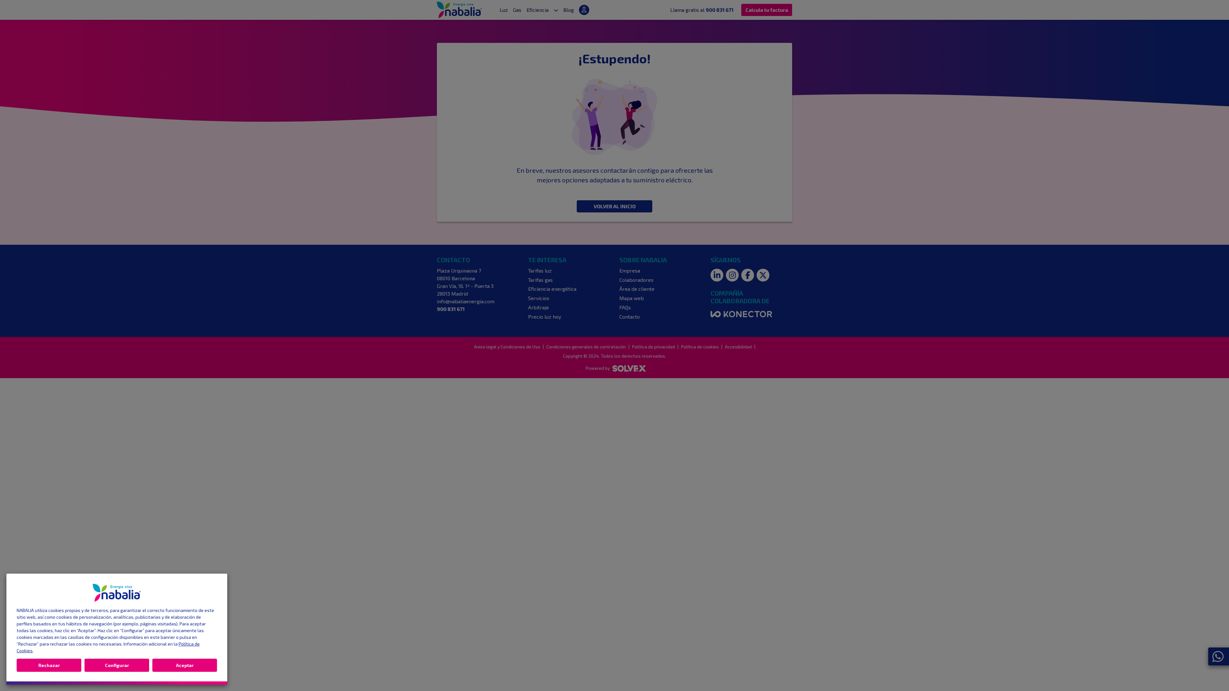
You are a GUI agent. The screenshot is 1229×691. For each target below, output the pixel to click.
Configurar (117, 665)
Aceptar (185, 665)
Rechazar (49, 665)
